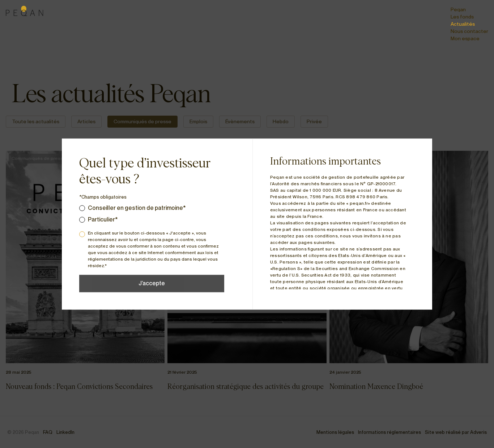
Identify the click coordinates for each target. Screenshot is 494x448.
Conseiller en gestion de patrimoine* (137, 207)
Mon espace (465, 38)
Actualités (463, 24)
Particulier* (103, 219)
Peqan (458, 9)
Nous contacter (469, 31)
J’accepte (152, 283)
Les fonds (462, 17)
